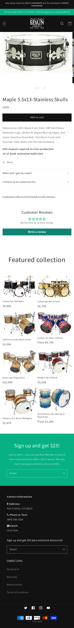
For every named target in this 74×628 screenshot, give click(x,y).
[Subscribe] (63, 473)
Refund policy (14, 584)
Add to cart (37, 117)
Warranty (12, 576)
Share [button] (10, 162)
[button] (4, 23)
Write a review (37, 232)
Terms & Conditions (18, 592)
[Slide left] (29, 88)
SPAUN (40, 621)
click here (12, 530)
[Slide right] (45, 88)
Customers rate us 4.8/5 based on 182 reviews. (29, 196)
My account (13, 569)
